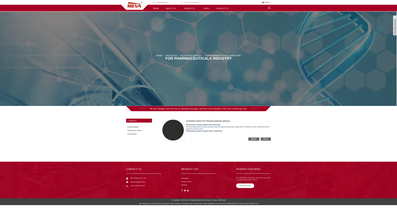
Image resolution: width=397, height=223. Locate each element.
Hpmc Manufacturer (145, 203)
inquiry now (245, 186)
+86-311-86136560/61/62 (137, 186)
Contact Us (222, 8)
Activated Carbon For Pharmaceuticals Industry (208, 121)
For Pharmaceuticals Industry (223, 55)
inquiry (254, 139)
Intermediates (134, 127)
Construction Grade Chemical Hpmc (192, 203)
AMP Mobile (222, 200)
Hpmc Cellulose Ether (251, 203)
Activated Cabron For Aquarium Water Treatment (166, 203)
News (206, 8)
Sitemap (214, 200)
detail (265, 139)
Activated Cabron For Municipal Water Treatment (229, 203)
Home (156, 8)
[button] (139, 144)
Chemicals (133, 134)
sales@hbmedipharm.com (162, 2)
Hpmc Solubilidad (208, 203)
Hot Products (207, 200)
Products (189, 8)
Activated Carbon (191, 55)
